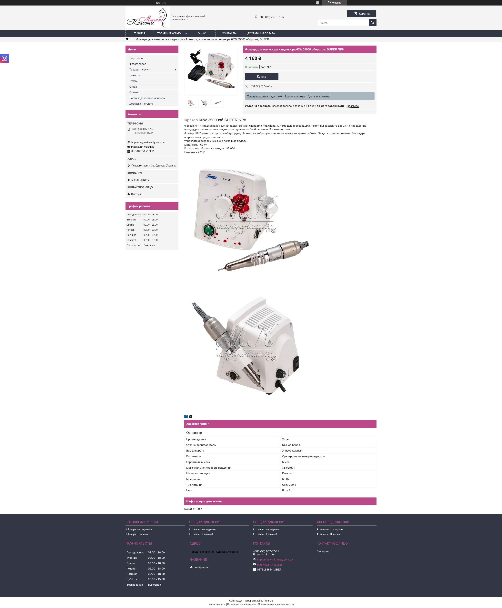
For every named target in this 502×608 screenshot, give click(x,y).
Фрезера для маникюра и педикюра (159, 39)
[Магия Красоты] (148, 27)
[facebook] (186, 417)
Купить (261, 76)
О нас (202, 33)
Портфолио (136, 58)
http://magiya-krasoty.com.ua (148, 142)
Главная (139, 33)
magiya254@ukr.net (142, 146)
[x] (190, 417)
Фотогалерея (137, 63)
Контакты (229, 33)
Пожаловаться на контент (241, 604)
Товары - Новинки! (138, 534)
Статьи (133, 80)
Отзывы (134, 92)
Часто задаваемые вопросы (147, 98)
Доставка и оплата (261, 33)
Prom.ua (268, 600)
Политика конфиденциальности (276, 604)
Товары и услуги (169, 33)
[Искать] (372, 22)
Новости (134, 75)
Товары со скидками (140, 529)
